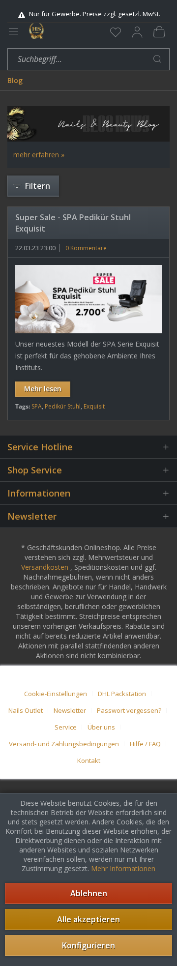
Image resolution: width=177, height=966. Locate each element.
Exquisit (94, 406)
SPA (36, 406)
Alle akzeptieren (88, 919)
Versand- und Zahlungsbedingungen (64, 743)
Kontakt (88, 760)
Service (66, 727)
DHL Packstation (122, 693)
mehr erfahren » (38, 154)
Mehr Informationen (123, 868)
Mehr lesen (42, 388)
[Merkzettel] (115, 32)
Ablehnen (88, 893)
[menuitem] (115, 32)
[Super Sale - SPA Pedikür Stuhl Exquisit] (88, 299)
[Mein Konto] (137, 32)
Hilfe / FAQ (145, 743)
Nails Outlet (25, 710)
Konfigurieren (88, 945)
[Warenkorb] (159, 32)
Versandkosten (44, 567)
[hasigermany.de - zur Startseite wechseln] (36, 31)
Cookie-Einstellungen (55, 693)
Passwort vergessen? (129, 710)
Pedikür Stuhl (63, 406)
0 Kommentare (86, 248)
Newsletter (70, 710)
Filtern (37, 185)
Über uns (101, 727)
